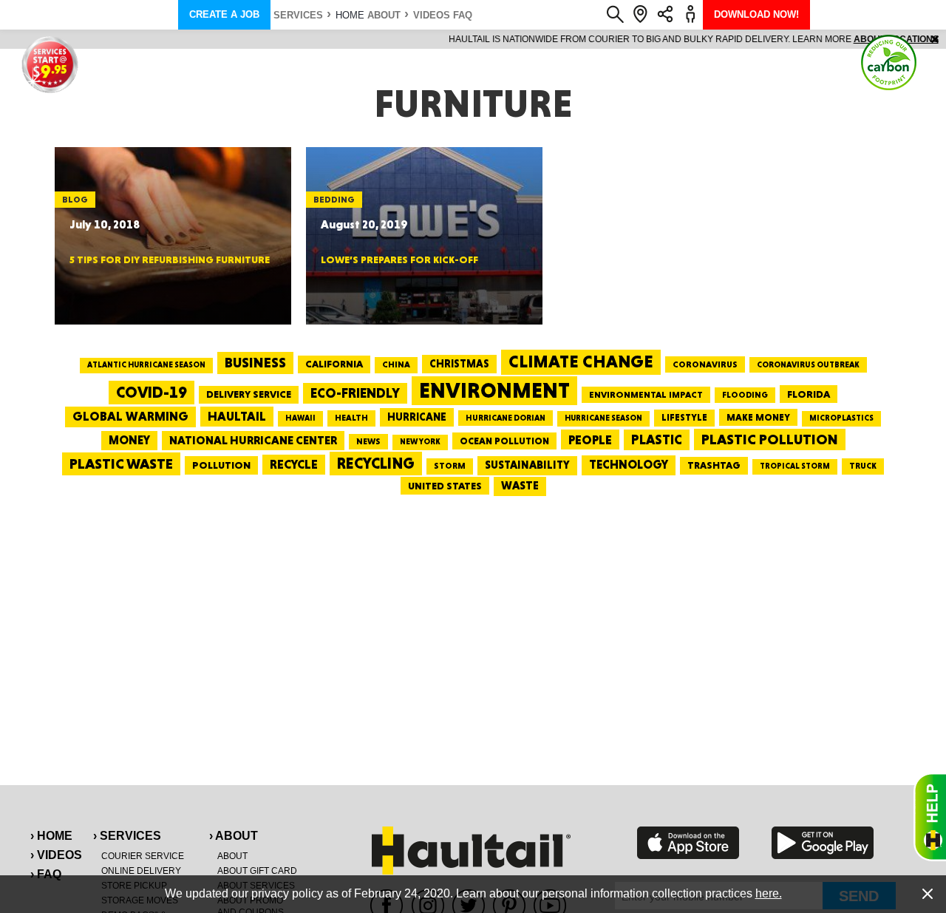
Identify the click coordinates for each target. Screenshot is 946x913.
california (334, 364)
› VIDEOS (56, 855)
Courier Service (142, 856)
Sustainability (527, 465)
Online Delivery (141, 871)
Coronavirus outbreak (808, 365)
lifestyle (684, 417)
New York (420, 442)
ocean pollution (504, 441)
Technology (628, 465)
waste (520, 485)
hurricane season (603, 418)
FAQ (462, 15)
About (384, 15)
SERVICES (298, 15)
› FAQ (45, 874)
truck (863, 466)
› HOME (51, 835)
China (396, 364)
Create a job (224, 14)
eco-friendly (355, 393)
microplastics (841, 418)
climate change (580, 361)
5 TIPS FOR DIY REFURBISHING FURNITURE (169, 259)
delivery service (248, 394)
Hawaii (300, 418)
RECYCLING (376, 463)
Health (351, 418)
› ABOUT (233, 835)
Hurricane (416, 416)
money (129, 440)
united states (445, 486)
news (368, 441)
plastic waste (121, 463)
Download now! (756, 14)
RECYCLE (294, 464)
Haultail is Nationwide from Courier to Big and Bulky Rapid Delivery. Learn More (473, 39)
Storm (450, 466)
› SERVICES (127, 835)
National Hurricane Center (253, 440)
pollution (221, 465)
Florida (808, 394)
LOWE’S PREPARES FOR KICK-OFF (399, 259)
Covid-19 (151, 392)
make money (758, 417)
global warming (130, 416)
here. (768, 893)
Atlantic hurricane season (146, 365)
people (590, 439)
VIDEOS (431, 15)
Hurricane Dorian (505, 418)
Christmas (459, 364)
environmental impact (646, 395)
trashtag (714, 465)
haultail (237, 416)
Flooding (745, 395)
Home (350, 15)
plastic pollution (769, 439)
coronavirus (705, 364)
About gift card (257, 871)
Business (255, 362)
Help (929, 817)
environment (494, 390)
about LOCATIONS (675, 39)
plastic (656, 439)
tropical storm (795, 466)
